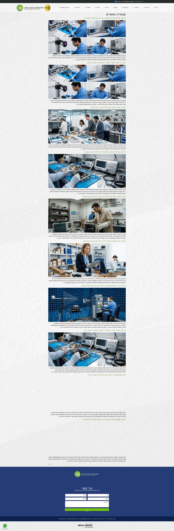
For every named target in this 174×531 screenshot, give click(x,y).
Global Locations (65, 7)
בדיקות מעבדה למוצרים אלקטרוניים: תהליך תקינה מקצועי (105, 152)
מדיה (107, 7)
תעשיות (137, 7)
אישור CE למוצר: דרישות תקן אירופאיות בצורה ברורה (107, 375)
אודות (98, 7)
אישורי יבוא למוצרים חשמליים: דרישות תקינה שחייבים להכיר (104, 241)
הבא (50, 464)
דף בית (156, 7)
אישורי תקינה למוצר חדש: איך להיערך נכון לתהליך (108, 107)
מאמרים (88, 7)
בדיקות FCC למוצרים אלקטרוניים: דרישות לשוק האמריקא (105, 18)
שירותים (147, 7)
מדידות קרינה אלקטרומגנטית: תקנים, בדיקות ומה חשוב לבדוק (103, 286)
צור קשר (78, 7)
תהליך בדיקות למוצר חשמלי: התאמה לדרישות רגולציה (106, 63)
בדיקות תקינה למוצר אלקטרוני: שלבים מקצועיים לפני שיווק (105, 330)
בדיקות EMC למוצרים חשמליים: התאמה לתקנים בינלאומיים (104, 419)
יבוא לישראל (125, 7)
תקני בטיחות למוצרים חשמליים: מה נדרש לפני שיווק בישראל (104, 196)
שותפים (115, 7)
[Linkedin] (116, 1)
